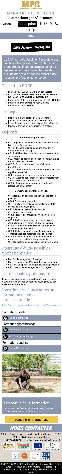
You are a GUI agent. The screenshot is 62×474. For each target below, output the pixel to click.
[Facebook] (40, 23)
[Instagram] (46, 23)
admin (31, 472)
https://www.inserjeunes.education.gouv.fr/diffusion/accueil (31, 305)
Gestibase (24, 469)
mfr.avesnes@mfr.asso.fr (45, 440)
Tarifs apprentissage (21, 336)
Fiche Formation (19, 317)
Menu (31, 35)
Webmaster (9, 469)
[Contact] (28, 30)
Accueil (8, 23)
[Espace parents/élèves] (33, 30)
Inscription (27, 23)
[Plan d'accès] (51, 23)
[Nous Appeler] (57, 23)
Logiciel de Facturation (44, 469)
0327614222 (13, 440)
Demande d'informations (31, 419)
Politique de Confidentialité (27, 466)
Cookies (48, 466)
